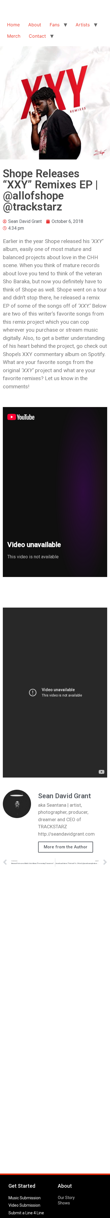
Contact (37, 36)
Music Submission (24, 1198)
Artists (83, 24)
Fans (55, 24)
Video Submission (24, 1205)
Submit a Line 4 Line (26, 1213)
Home (13, 24)
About (34, 24)
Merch (13, 36)
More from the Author (65, 846)
